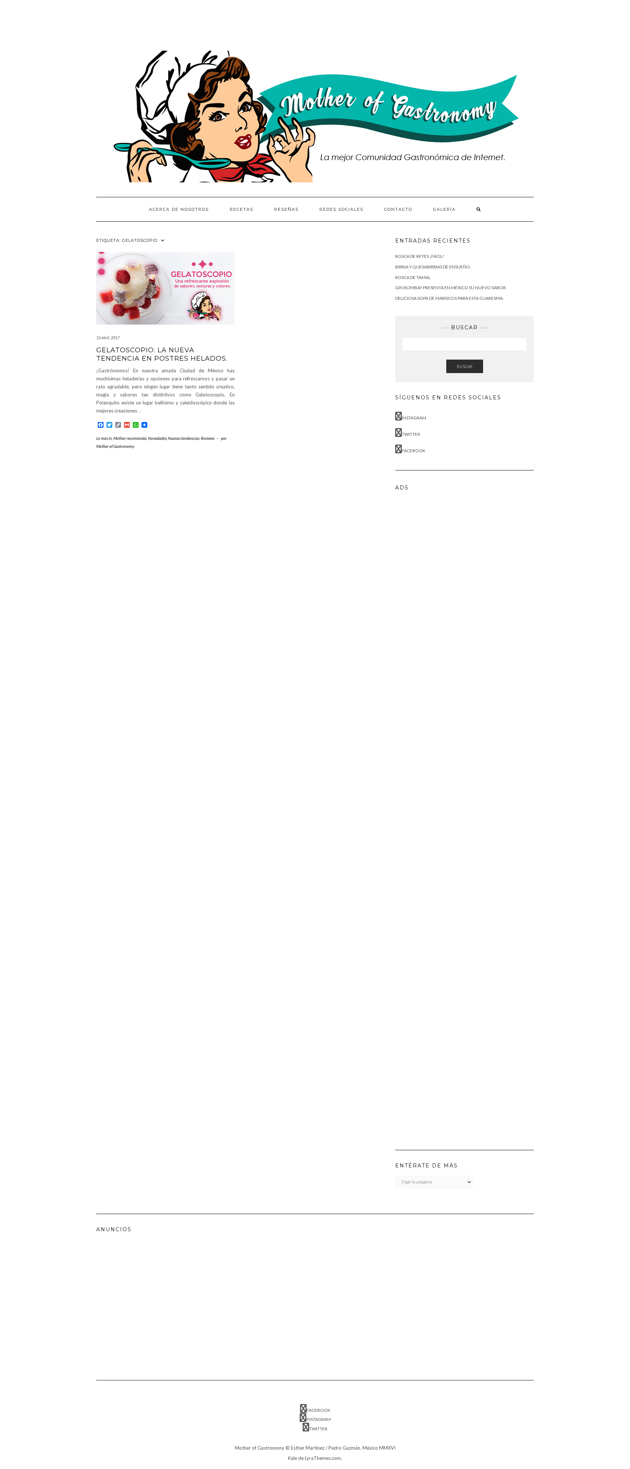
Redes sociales (341, 209)
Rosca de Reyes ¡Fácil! (419, 256)
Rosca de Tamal (413, 277)
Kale (292, 1458)
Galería (444, 209)
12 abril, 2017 (108, 337)
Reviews (207, 438)
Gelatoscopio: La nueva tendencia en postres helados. (162, 354)
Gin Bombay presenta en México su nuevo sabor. (451, 287)
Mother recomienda (130, 438)
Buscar (464, 366)
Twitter (411, 434)
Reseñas (286, 209)
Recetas (241, 209)
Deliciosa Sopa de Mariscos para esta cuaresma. (449, 298)
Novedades (157, 438)
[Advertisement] (229, 23)
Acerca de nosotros (179, 209)
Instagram (414, 417)
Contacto (398, 209)
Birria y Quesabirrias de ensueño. (433, 267)
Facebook (413, 450)
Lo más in (104, 438)
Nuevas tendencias (183, 438)
